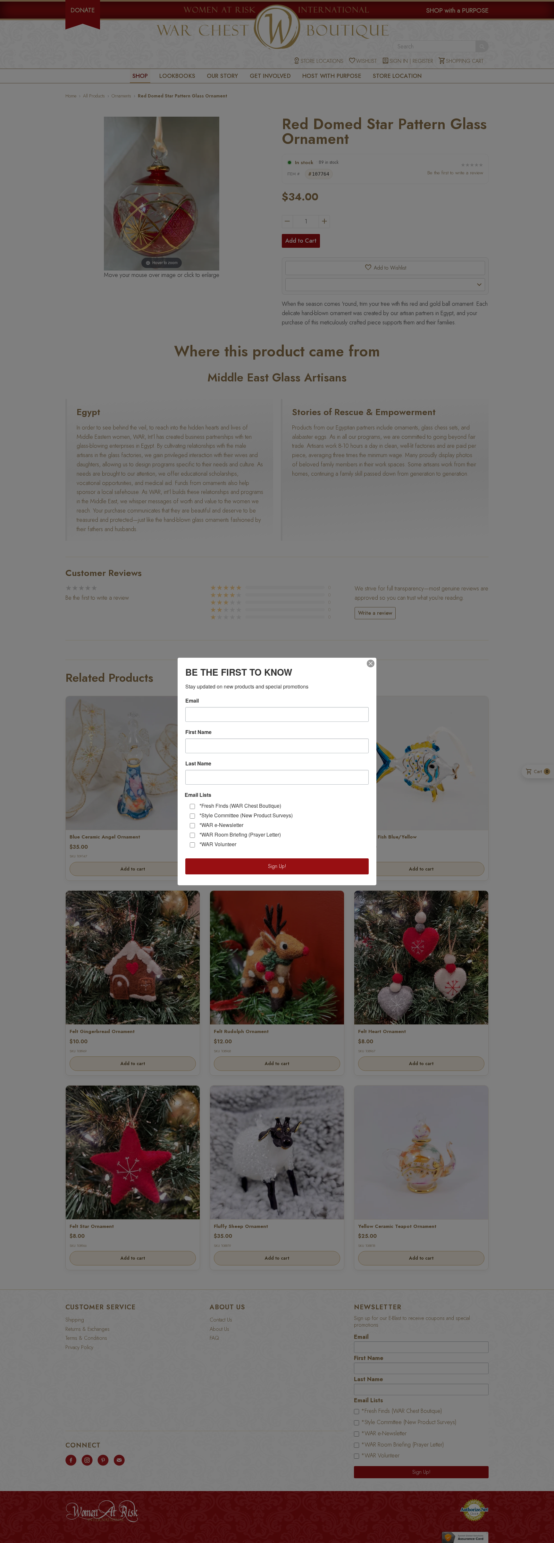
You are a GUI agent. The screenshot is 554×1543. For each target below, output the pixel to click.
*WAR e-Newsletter (221, 825)
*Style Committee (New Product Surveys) (246, 815)
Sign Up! (277, 866)
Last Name (198, 763)
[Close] (370, 663)
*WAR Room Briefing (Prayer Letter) (240, 834)
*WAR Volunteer (217, 844)
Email (192, 700)
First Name (198, 732)
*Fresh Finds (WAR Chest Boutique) (240, 805)
